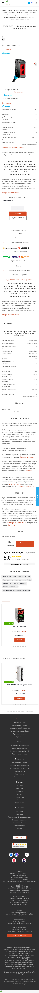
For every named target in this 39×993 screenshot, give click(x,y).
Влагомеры (19, 774)
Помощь (19, 782)
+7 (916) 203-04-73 (21, 874)
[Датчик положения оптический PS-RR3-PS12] (19, 70)
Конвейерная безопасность (19, 777)
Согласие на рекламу (19, 820)
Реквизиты (19, 814)
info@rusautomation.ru (11, 193)
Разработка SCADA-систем (19, 745)
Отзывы (19, 829)
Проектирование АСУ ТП (19, 751)
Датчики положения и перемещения (16, 590)
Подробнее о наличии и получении (19, 280)
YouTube (19, 860)
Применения (19, 759)
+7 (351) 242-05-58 (21, 887)
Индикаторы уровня (19, 725)
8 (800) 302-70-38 (21, 929)
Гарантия (19, 788)
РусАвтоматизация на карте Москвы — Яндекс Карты (19, 711)
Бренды (19, 800)
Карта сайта (19, 803)
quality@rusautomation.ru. (17, 523)
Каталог (19, 719)
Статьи (19, 794)
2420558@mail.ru (22, 974)
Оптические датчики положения (14, 583)
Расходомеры (19, 771)
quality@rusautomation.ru (22, 931)
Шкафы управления (19, 748)
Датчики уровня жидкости (19, 765)
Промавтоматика (19, 734)
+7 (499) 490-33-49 (19, 875)
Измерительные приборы (19, 731)
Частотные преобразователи (19, 728)
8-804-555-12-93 (15, 484)
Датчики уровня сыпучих (19, 768)
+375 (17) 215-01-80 (21, 912)
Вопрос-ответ (20, 797)
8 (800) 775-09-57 (21, 922)
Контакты (19, 811)
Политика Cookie (19, 823)
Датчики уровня (19, 722)
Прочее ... (19, 737)
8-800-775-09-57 (23, 898)
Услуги (19, 742)
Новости (19, 791)
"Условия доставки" (27, 457)
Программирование (19, 754)
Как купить (19, 785)
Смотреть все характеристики (13, 147)
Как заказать (6, 50)
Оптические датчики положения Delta (17, 580)
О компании (19, 808)
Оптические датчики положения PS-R (16, 576)
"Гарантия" (11, 525)
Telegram (22, 855)
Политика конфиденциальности (19, 817)
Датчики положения (10, 587)
